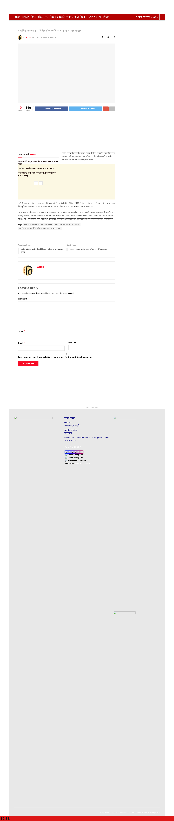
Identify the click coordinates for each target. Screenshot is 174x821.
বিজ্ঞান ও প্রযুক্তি (57, 16)
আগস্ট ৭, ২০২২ (41, 37)
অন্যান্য (69, 16)
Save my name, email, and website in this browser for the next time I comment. (55, 357)
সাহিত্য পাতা (42, 16)
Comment (23, 299)
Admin (28, 37)
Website (72, 343)
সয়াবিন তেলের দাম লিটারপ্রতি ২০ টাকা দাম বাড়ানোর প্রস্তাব (39, 229)
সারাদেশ (26, 16)
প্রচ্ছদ (17, 16)
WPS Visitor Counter (82, 464)
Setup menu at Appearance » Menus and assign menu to (130, 813)
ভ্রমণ (91, 16)
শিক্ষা (33, 16)
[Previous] (36, 183)
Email (21, 343)
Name (21, 331)
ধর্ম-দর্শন (98, 16)
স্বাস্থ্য (76, 16)
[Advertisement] (66, 133)
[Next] (41, 183)
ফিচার (106, 16)
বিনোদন (84, 16)
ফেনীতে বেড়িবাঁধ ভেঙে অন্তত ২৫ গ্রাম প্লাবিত (36, 168)
